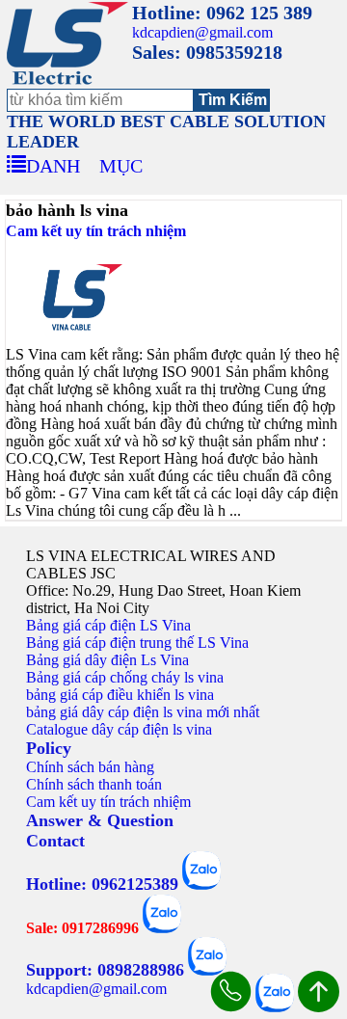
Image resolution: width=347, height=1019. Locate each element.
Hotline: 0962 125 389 (222, 12)
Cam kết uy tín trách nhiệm (96, 231)
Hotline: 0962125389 (102, 884)
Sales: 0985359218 (207, 52)
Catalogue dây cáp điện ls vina (119, 729)
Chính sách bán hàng (90, 767)
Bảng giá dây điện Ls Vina (107, 660)
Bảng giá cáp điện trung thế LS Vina (137, 642)
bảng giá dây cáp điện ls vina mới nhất (142, 712)
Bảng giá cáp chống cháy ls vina (125, 677)
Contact (55, 840)
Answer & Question (100, 820)
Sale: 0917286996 (82, 928)
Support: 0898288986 (105, 969)
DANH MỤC (84, 163)
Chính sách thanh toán (94, 784)
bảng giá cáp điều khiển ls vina (120, 694)
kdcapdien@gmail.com (202, 32)
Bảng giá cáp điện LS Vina (108, 625)
